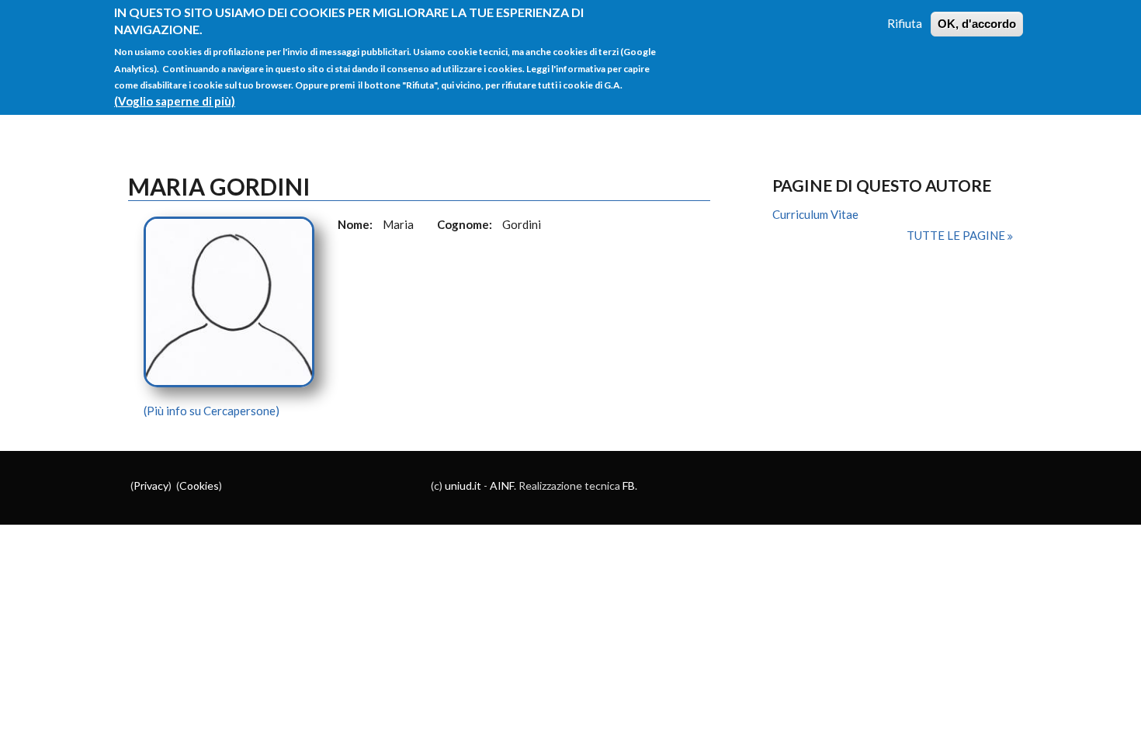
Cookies (199, 485)
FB (629, 485)
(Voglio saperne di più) (174, 101)
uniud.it (463, 485)
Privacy (151, 485)
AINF (502, 485)
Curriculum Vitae (815, 214)
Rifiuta (904, 23)
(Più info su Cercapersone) (211, 411)
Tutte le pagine (957, 235)
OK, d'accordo (977, 23)
